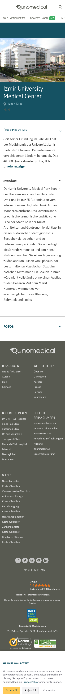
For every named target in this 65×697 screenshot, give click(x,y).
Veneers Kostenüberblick (16, 491)
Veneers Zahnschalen (46, 428)
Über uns (39, 371)
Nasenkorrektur (42, 433)
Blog (4, 381)
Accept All (11, 690)
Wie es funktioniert (12, 371)
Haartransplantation (45, 423)
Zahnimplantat (42, 448)
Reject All (30, 690)
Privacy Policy (30, 682)
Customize (49, 690)
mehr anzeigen (16, 166)
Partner (38, 392)
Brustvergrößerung (44, 453)
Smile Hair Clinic (11, 423)
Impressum (40, 397)
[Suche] (60, 7)
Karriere (38, 381)
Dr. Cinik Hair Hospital (14, 418)
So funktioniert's (14, 18)
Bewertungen (39, 18)
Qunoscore (40, 376)
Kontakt (6, 386)
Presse (37, 386)
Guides (6, 376)
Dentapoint (8, 459)
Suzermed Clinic (11, 428)
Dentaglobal (8, 454)
